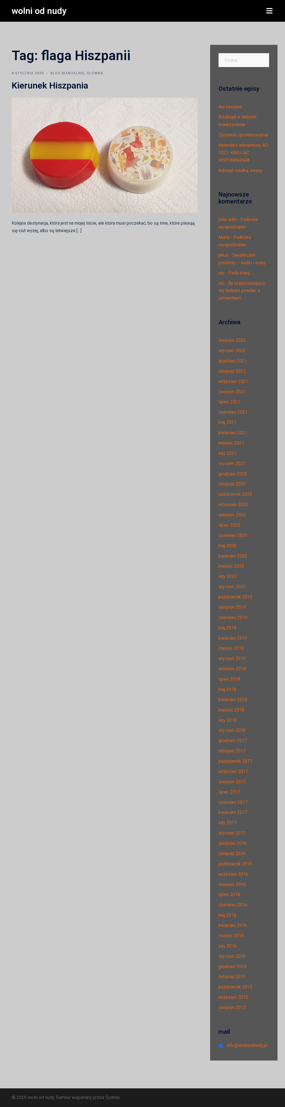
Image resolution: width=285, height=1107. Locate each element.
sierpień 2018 (232, 668)
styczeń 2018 (231, 730)
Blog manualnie (67, 73)
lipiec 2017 (229, 792)
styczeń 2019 (231, 658)
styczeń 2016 (231, 956)
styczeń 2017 (231, 833)
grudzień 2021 (232, 361)
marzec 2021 (231, 443)
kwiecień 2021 (232, 432)
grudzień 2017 (232, 740)
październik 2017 (235, 761)
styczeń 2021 (231, 463)
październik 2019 (235, 597)
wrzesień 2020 (233, 504)
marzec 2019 (231, 648)
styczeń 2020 (231, 586)
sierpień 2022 (232, 340)
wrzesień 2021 (233, 381)
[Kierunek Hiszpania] (105, 155)
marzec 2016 (231, 935)
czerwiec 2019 (232, 617)
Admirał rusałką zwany (240, 170)
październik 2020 (235, 494)
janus (223, 255)
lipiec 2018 (229, 679)
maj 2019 (227, 627)
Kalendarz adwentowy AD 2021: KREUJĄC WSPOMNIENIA (243, 153)
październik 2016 (235, 864)
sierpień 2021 (232, 391)
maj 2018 (227, 689)
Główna (95, 73)
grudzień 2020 (232, 474)
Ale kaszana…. (232, 106)
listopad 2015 (231, 976)
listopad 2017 (231, 750)
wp (221, 273)
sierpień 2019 (232, 607)
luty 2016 (227, 946)
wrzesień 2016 (233, 874)
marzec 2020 (231, 566)
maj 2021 (227, 422)
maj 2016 (227, 915)
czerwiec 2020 (232, 535)
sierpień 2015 (232, 1007)
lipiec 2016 (229, 894)
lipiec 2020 (229, 525)
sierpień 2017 (232, 781)
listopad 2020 (231, 484)
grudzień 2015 (232, 966)
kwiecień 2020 (232, 556)
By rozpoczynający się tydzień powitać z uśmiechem (241, 291)
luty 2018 (227, 720)
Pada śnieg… (240, 273)
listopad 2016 (231, 853)
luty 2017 (227, 822)
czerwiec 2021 (232, 412)
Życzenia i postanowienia (243, 135)
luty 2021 (227, 453)
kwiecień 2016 (232, 925)
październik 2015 (235, 987)
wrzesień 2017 (233, 771)
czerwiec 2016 (232, 904)
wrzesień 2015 (233, 997)
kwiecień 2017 (232, 812)
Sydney (112, 1097)
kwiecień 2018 (232, 699)
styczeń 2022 (231, 350)
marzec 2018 (231, 710)
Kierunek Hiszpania (50, 85)
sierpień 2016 (232, 884)
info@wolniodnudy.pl (247, 1045)
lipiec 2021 (229, 401)
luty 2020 (227, 576)
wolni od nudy (39, 11)
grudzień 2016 (232, 843)
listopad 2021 (231, 371)
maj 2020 (227, 545)
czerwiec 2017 (232, 802)
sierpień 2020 (232, 514)
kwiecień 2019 (232, 638)
